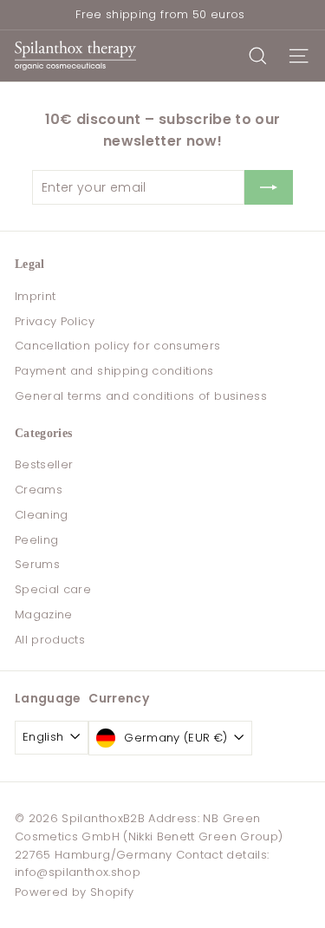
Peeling (36, 540)
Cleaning (41, 514)
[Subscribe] (268, 187)
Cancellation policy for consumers (118, 345)
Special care (53, 589)
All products (50, 639)
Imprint (35, 296)
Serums (37, 564)
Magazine (44, 614)
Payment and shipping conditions (114, 371)
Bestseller (44, 464)
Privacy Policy (54, 321)
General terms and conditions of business (141, 396)
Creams (38, 489)
